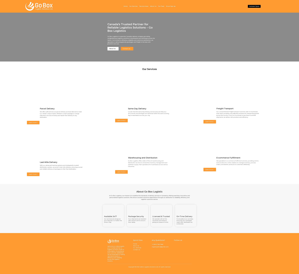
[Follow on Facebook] (175, 244)
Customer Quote (254, 6)
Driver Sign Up (171, 6)
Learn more (32, 122)
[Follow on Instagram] (182, 244)
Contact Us (126, 48)
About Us (153, 6)
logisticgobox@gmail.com (160, 247)
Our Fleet (161, 6)
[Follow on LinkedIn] (179, 244)
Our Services (133, 6)
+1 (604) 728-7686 (157, 244)
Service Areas (143, 6)
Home (125, 6)
